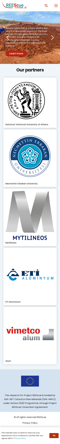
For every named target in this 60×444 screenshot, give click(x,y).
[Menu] (56, 5)
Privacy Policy (30, 423)
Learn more (16, 53)
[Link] (14, 5)
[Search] (46, 5)
